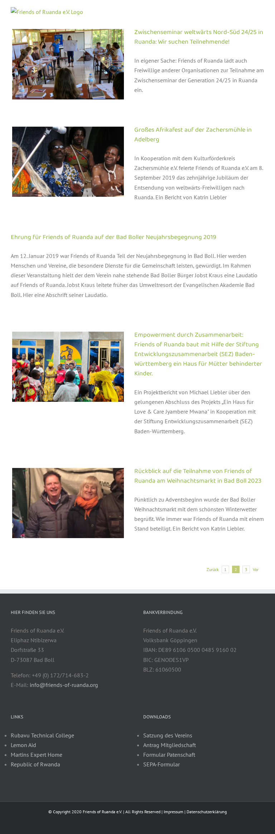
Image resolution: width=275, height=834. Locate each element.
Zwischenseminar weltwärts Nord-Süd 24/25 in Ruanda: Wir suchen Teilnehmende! (198, 37)
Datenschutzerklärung (207, 811)
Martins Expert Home (36, 754)
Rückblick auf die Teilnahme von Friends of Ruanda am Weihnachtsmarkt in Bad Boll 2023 (197, 476)
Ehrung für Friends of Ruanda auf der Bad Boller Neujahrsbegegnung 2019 (113, 237)
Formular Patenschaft (169, 754)
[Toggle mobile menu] (261, 11)
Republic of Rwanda (35, 764)
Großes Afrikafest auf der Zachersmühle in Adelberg (193, 135)
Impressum (173, 811)
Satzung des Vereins (167, 735)
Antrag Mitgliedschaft (169, 744)
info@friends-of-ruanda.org (64, 684)
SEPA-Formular (161, 764)
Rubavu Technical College (42, 735)
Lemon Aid (23, 744)
